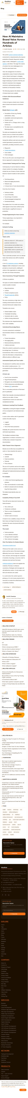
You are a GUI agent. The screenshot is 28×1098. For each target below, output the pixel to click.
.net (8, 827)
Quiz (2, 956)
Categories (4, 929)
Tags (2, 927)
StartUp (3, 947)
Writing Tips (4, 996)
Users (2, 931)
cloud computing (15, 827)
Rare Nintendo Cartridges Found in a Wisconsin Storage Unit (11, 765)
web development (18, 817)
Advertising (4, 969)
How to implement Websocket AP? (11, 659)
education (5, 812)
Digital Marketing (5, 1022)
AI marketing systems (12, 263)
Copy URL (8, 729)
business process (6, 824)
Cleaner (3, 1071)
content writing (6, 829)
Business (3, 1003)
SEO (10, 386)
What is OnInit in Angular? (8, 664)
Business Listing (5, 1036)
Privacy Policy (4, 975)
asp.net (19, 824)
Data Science (4, 1040)
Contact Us (4, 965)
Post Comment (8, 620)
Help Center (4, 992)
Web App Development (7, 1011)
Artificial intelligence (8, 563)
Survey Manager (5, 1078)
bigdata (12, 834)
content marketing (7, 589)
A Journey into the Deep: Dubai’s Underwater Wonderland (13, 771)
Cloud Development (6, 1007)
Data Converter (5, 1069)
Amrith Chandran (8, 49)
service (4, 827)
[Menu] (25, 3)
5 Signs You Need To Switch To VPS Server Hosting (13, 739)
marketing (5, 819)
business (9, 809)
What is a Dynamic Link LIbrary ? (10, 651)
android (10, 832)
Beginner (3, 941)
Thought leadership (9, 295)
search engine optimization (18, 819)
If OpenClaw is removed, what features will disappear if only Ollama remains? (13, 783)
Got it (23, 1089)
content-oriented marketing (16, 55)
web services (16, 832)
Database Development (7, 1016)
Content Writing (5, 1034)
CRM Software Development (8, 1030)
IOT (3, 643)
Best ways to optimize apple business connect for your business (12, 762)
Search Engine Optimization (8, 1018)
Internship (3, 954)
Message (22, 611)
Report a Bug (4, 973)
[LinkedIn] (8, 895)
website (14, 824)
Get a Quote (18, 2)
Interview (3, 939)
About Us (3, 963)
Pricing (3, 949)
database (5, 822)
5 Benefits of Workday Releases (10, 657)
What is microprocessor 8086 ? (10, 647)
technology (6, 587)
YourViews (4, 1058)
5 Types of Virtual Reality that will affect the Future (13, 684)
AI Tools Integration (6, 1047)
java (10, 819)
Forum (2, 937)
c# (12, 814)
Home (2, 925)
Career (3, 952)
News (2, 943)
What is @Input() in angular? (9, 666)
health (4, 809)
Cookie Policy (4, 979)
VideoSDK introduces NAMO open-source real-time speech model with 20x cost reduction (13, 631)
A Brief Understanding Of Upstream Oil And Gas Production (13, 743)
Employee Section (5, 1062)
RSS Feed (3, 986)
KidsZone (3, 1060)
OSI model (5, 645)
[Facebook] (2, 895)
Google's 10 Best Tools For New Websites (13, 746)
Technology (4, 1005)
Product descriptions (10, 150)
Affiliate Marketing (6, 990)
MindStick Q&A (5, 1056)
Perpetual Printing (6, 751)
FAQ (2, 988)
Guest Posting (4, 1024)
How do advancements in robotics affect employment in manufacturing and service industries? (12, 788)
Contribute (11, 15)
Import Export (4, 1076)
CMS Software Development (8, 1026)
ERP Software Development (8, 1032)
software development (7, 817)
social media (5, 834)
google (10, 822)
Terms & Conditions (6, 977)
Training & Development (7, 1054)
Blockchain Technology (7, 1043)
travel (15, 822)
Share (2, 945)
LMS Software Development (8, 1028)
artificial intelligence (16, 587)
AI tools (12, 110)
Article (3, 933)
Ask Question (23, 15)
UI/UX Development (6, 1020)
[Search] (14, 2)
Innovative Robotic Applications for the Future (14, 749)
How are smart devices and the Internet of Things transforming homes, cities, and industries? (13, 797)
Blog (2, 935)
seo (21, 809)
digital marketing (6, 814)
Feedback (3, 971)
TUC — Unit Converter (6, 1073)
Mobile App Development (8, 1013)
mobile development (15, 829)
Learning (3, 994)
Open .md (21, 729)
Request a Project (5, 967)
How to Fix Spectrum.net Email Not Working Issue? (13, 802)
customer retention (9, 233)
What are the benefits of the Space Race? (13, 769)
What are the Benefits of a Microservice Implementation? (12, 672)
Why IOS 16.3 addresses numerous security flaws (13, 775)
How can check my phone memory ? (11, 649)
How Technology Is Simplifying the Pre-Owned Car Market (12, 753)
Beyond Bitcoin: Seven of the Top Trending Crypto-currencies (13, 676)
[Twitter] (5, 895)
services (4, 832)
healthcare (17, 814)
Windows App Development (8, 1009)
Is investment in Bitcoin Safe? (9, 679)
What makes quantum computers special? (13, 682)
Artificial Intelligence (6, 1038)
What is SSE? (5, 661)
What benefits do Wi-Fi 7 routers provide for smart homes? (13, 793)
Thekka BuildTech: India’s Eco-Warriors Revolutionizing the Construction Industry (12, 635)
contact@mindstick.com (8, 882)
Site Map (3, 984)
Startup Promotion (6, 1045)
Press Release (5, 981)
